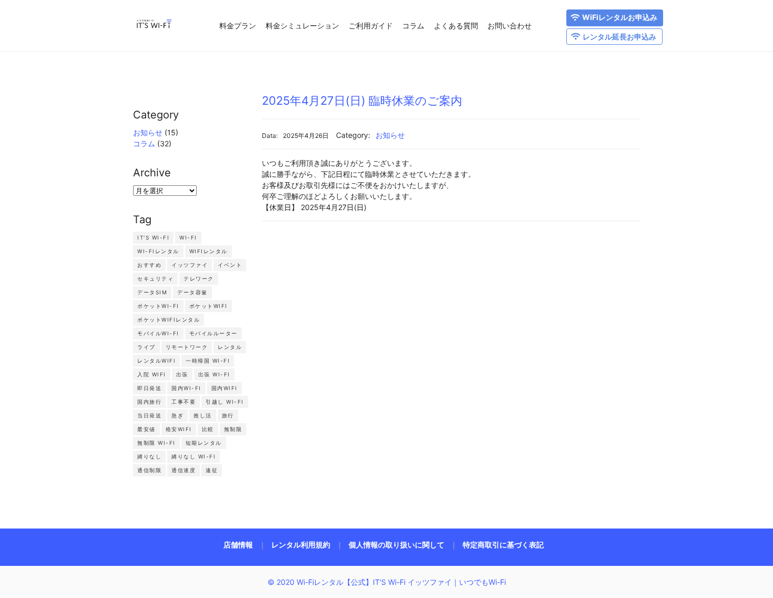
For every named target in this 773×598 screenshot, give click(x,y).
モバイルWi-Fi (158, 333)
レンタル (230, 347)
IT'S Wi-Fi (153, 237)
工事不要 (183, 401)
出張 (182, 374)
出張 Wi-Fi (214, 374)
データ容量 (192, 292)
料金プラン (237, 25)
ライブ (146, 347)
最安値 (146, 429)
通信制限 (149, 470)
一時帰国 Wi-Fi (208, 360)
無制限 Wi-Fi (156, 443)
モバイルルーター (213, 333)
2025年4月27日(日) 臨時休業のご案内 (362, 100)
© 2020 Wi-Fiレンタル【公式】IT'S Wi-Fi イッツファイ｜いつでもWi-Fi (387, 581)
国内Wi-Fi (186, 388)
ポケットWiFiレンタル (168, 319)
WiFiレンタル (208, 251)
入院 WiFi (151, 374)
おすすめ (149, 265)
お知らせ (147, 132)
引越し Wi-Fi (225, 401)
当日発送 (149, 415)
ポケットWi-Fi (158, 306)
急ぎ (177, 415)
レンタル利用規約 (300, 544)
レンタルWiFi (156, 360)
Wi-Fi (188, 237)
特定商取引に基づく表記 (503, 544)
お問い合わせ (509, 25)
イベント (230, 265)
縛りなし (149, 456)
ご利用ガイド (371, 25)
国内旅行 (149, 401)
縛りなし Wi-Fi (193, 456)
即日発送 (149, 388)
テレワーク (199, 278)
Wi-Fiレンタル (158, 251)
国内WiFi (224, 388)
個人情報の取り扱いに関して (396, 544)
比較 (208, 429)
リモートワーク (187, 347)
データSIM (152, 292)
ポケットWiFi (208, 306)
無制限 (233, 429)
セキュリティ (155, 278)
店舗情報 (238, 544)
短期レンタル (204, 443)
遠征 (212, 470)
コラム (413, 25)
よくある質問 (456, 25)
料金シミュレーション (302, 25)
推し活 (203, 415)
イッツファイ (189, 265)
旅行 (228, 415)
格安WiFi (179, 429)
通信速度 (183, 470)
